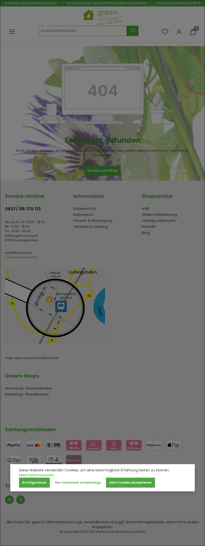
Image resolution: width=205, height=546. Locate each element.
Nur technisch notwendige (78, 482)
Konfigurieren (34, 482)
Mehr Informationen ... (38, 475)
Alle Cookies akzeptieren (130, 482)
